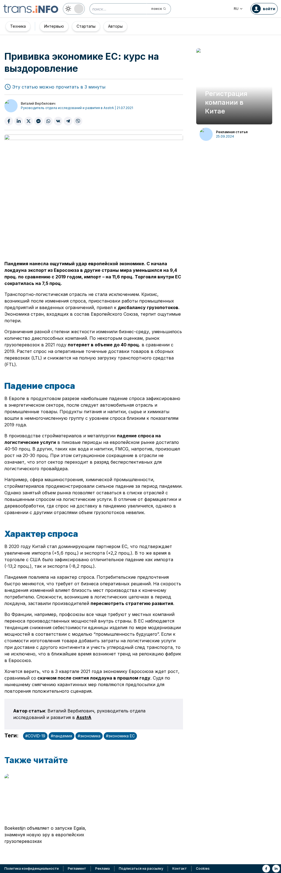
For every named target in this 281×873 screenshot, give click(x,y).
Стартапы (86, 26)
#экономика (89, 736)
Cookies (203, 868)
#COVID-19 (35, 736)
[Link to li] (276, 868)
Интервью (54, 26)
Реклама (102, 868)
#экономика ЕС (120, 736)
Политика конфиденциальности (31, 868)
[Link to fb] (266, 868)
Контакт (179, 868)
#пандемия (61, 736)
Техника (18, 26)
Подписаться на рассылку (141, 868)
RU (236, 9)
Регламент (77, 868)
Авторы (115, 26)
